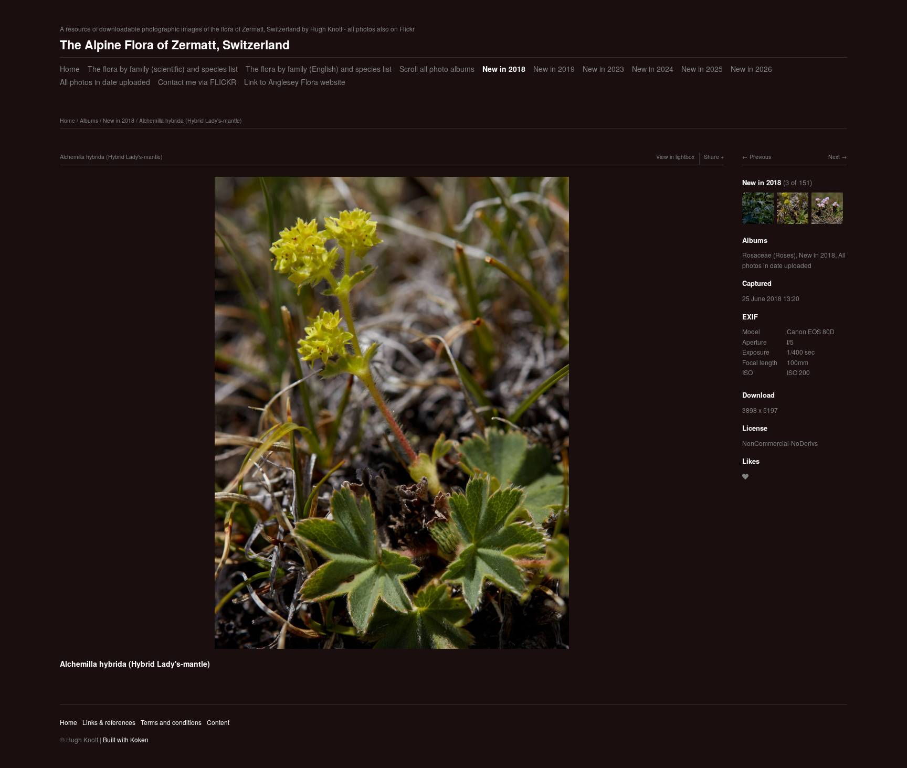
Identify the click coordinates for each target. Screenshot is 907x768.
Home (70, 68)
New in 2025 (702, 68)
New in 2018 (503, 68)
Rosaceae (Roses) (769, 254)
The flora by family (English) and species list (319, 68)
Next (834, 157)
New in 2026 (751, 68)
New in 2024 (652, 68)
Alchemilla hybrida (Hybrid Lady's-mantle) (190, 120)
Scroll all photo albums (436, 68)
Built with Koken (126, 739)
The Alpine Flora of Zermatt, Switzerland (175, 44)
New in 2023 (603, 68)
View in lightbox (675, 157)
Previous (760, 157)
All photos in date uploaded (105, 82)
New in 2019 (554, 68)
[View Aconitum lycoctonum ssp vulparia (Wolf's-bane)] (758, 218)
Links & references (108, 722)
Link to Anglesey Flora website (294, 82)
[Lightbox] (392, 650)
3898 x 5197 (760, 410)
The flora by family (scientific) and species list (163, 68)
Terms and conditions (171, 722)
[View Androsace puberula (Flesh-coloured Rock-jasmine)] (827, 218)
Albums (89, 120)
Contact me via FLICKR (197, 82)
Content (218, 722)
